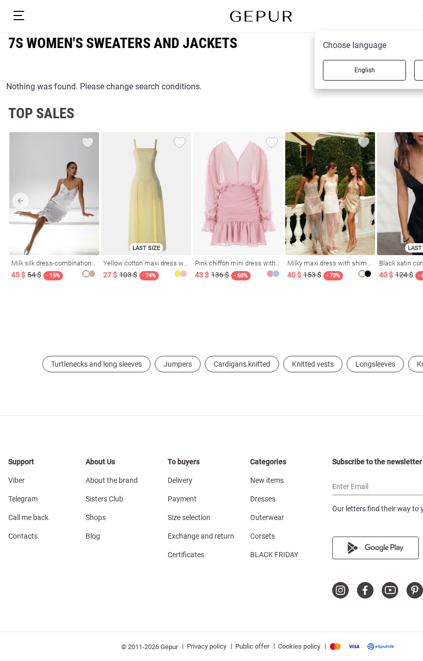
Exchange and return (201, 536)
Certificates (186, 554)
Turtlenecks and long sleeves (96, 364)
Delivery (180, 480)
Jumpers (178, 364)
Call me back (28, 517)
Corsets (262, 536)
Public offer (252, 646)
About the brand (112, 480)
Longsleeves (375, 364)
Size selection (189, 517)
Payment (182, 499)
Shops (96, 517)
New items (267, 480)
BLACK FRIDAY (274, 554)
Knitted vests (313, 364)
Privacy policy (206, 646)
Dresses (262, 499)
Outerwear (267, 517)
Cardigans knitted (242, 364)
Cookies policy (299, 646)
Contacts (23, 536)
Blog (93, 536)
